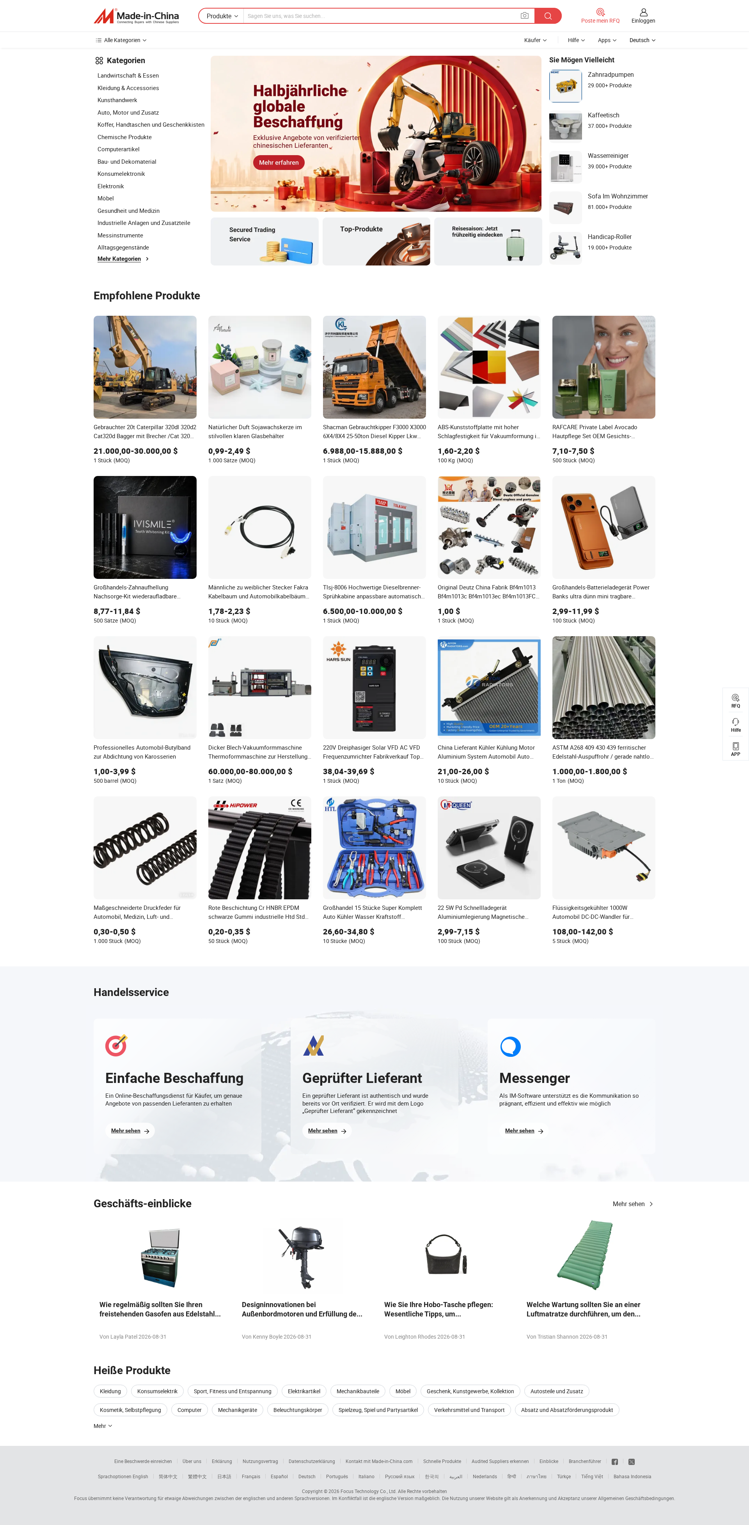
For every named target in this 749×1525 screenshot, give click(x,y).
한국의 (432, 1476)
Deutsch (307, 1476)
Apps (604, 40)
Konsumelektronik (121, 173)
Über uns (192, 1461)
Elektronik (111, 186)
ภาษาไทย (537, 1476)
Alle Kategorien (122, 40)
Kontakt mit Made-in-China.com (379, 1461)
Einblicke (549, 1461)
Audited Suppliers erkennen (500, 1461)
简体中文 (168, 1476)
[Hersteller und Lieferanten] (136, 16)
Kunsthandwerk (117, 100)
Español (279, 1476)
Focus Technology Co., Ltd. (369, 1491)
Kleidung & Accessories (128, 88)
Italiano (366, 1476)
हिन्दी (512, 1476)
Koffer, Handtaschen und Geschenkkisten (151, 124)
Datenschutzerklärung (312, 1461)
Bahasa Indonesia (632, 1476)
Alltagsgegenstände (123, 247)
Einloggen (643, 20)
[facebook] (615, 1461)
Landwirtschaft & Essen (128, 75)
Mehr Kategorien (119, 258)
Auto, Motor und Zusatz (128, 112)
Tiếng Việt (592, 1476)
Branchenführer (585, 1461)
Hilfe (573, 40)
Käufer (532, 40)
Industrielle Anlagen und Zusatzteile (144, 222)
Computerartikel (119, 149)
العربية (455, 1476)
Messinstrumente (120, 235)
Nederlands (485, 1476)
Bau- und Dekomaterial (127, 161)
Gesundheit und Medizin (129, 210)
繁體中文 (197, 1476)
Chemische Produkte (125, 137)
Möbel (106, 198)
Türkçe (564, 1476)
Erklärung (222, 1461)
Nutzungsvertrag (260, 1461)
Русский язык (399, 1476)
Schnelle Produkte (442, 1461)
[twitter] (631, 1461)
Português (337, 1476)
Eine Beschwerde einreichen (143, 1461)
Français (251, 1476)
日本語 (224, 1476)
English (140, 1476)
